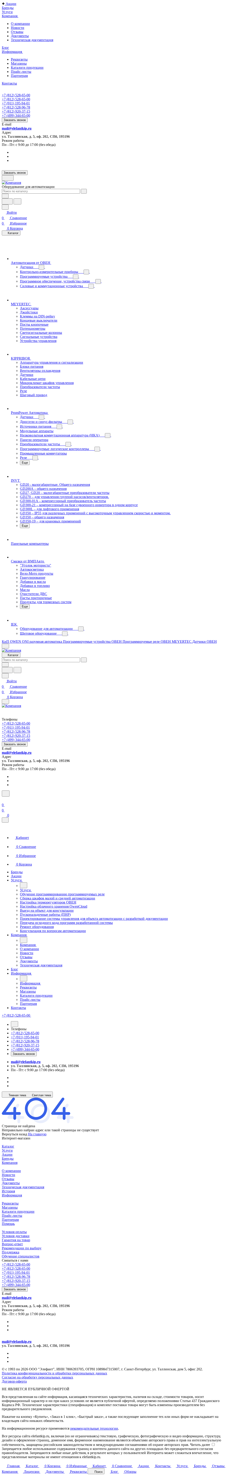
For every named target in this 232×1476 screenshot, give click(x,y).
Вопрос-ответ (12, 1244)
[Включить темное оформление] (8, 178)
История (8, 1191)
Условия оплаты (14, 1232)
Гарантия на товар (16, 1240)
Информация (12, 1195)
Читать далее (200, 1445)
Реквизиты (19, 59)
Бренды (8, 1158)
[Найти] (17, 201)
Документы (20, 36)
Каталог (8, 1146)
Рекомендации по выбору (21, 1248)
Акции (7, 1154)
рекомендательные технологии (94, 1428)
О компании (20, 24)
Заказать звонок (15, 120)
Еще (25, 462)
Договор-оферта (14, 1381)
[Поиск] (6, 793)
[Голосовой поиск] (7, 201)
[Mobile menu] (5, 701)
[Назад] (23, 885)
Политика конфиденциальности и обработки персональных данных (54, 1373)
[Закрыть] (5, 820)
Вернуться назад (14, 1134)
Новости (17, 28)
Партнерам (19, 76)
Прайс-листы (21, 72)
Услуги (7, 1150)
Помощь (8, 1224)
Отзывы (17, 32)
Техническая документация (32, 40)
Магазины (19, 63)
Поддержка (10, 1252)
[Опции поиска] (5, 196)
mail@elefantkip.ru (16, 128)
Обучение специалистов (20, 1256)
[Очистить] (84, 191)
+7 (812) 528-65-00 (16, 95)
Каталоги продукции (27, 67)
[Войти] (4, 799)
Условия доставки (15, 1236)
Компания (9, 1163)
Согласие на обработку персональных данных (37, 1377)
